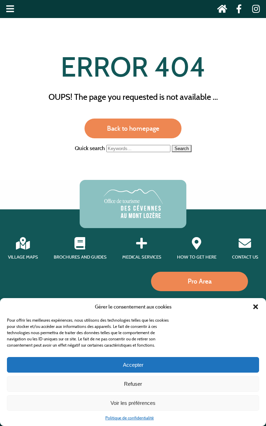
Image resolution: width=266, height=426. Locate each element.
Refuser (133, 384)
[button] (255, 306)
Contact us (245, 257)
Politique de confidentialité (129, 417)
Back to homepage (133, 128)
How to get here (196, 257)
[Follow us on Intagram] (253, 10)
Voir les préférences (133, 403)
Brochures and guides (80, 257)
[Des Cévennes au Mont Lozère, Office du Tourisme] (133, 216)
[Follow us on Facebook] (237, 10)
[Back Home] (220, 10)
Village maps (23, 257)
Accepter (133, 365)
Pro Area (200, 281)
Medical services (141, 257)
